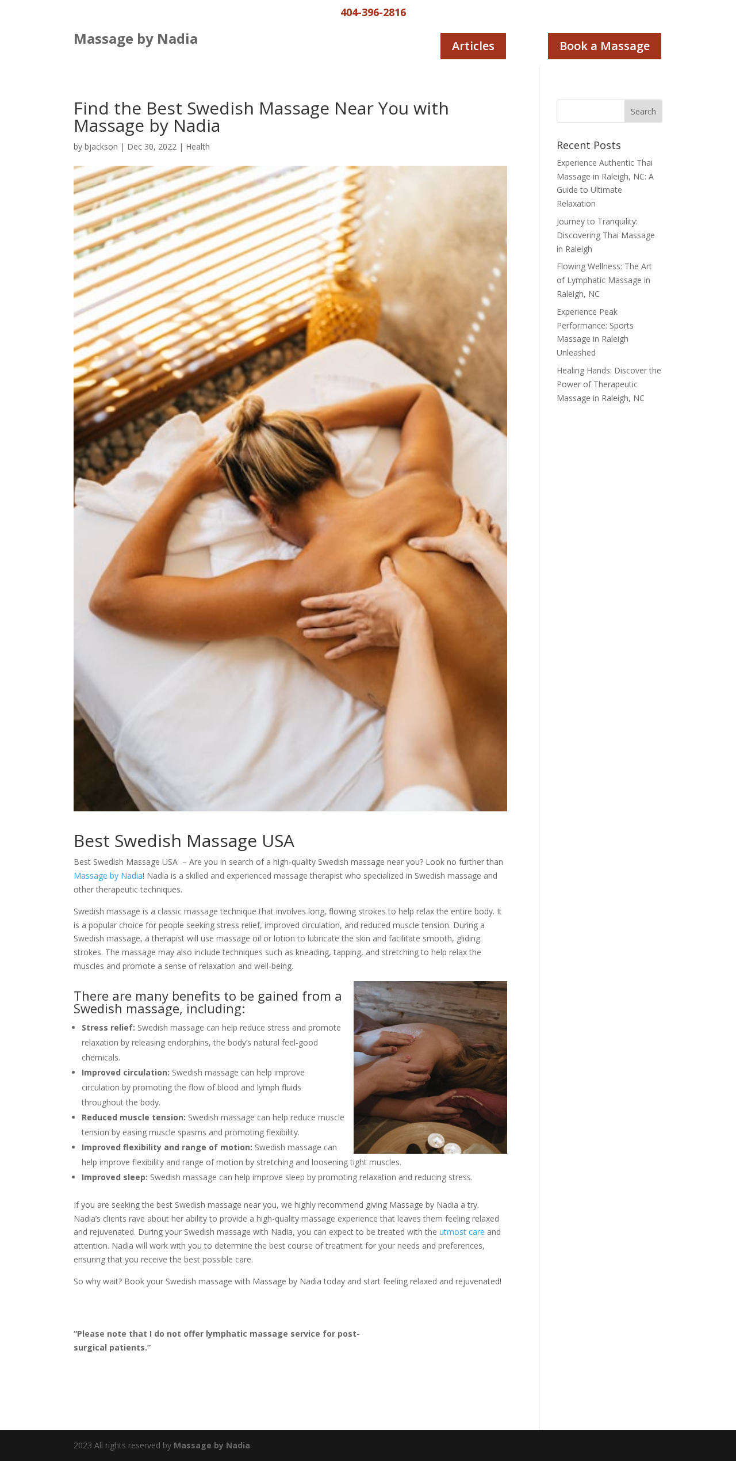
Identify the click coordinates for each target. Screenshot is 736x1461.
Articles (473, 46)
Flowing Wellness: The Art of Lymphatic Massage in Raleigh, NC (604, 280)
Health (198, 146)
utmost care (462, 1231)
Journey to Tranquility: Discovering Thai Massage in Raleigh (606, 235)
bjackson (101, 146)
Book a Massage (604, 46)
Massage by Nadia (108, 875)
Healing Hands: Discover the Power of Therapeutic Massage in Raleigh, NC (609, 384)
